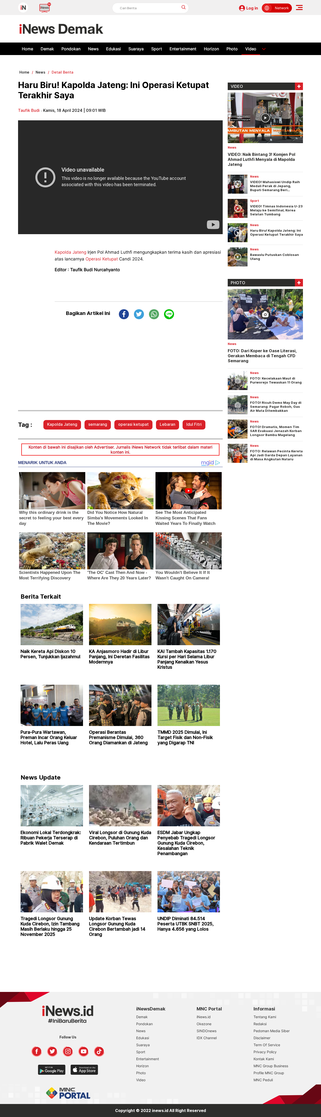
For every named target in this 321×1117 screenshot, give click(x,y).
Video (250, 48)
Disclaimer (262, 1038)
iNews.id (204, 1017)
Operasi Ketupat (102, 258)
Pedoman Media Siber (272, 1031)
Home (27, 48)
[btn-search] (183, 7)
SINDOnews (206, 1031)
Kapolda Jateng (70, 252)
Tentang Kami (265, 1017)
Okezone (204, 1024)
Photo (232, 48)
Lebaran (167, 424)
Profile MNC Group (269, 1073)
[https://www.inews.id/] (61, 29)
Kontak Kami (264, 1059)
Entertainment (183, 48)
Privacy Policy (265, 1052)
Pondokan (71, 48)
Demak (47, 48)
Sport (156, 48)
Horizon (211, 48)
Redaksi (260, 1024)
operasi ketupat (133, 424)
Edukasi (113, 48)
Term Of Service (267, 1045)
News (93, 48)
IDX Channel (207, 1038)
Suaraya (136, 48)
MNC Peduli (263, 1080)
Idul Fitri (194, 424)
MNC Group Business (271, 1066)
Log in (252, 8)
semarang (97, 424)
